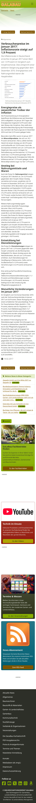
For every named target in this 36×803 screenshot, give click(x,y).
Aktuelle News (8, 693)
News (12, 10)
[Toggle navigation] (32, 4)
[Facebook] (4, 783)
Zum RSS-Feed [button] (18, 667)
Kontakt (6, 758)
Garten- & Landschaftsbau (13, 709)
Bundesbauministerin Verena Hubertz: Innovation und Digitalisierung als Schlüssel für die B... (17, 388)
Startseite (4, 10)
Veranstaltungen (9, 730)
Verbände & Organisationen (14, 726)
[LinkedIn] (20, 783)
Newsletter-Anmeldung (12, 753)
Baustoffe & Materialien (12, 705)
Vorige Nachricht (8, 32)
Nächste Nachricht (27, 32)
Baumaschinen (9, 701)
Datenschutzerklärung (12, 771)
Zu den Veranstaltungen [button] (18, 616)
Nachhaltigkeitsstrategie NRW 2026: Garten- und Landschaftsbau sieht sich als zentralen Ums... (18, 397)
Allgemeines (8, 697)
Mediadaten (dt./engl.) (12, 762)
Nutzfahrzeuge (9, 722)
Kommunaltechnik (10, 718)
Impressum (7, 767)
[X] (14, 783)
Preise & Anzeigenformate (13, 744)
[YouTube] (9, 783)
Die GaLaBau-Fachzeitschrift (14, 736)
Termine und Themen (11, 748)
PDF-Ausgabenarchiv (11, 740)
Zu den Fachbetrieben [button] (18, 468)
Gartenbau (7, 713)
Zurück (7, 421)
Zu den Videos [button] (18, 541)
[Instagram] (25, 783)
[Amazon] (31, 783)
